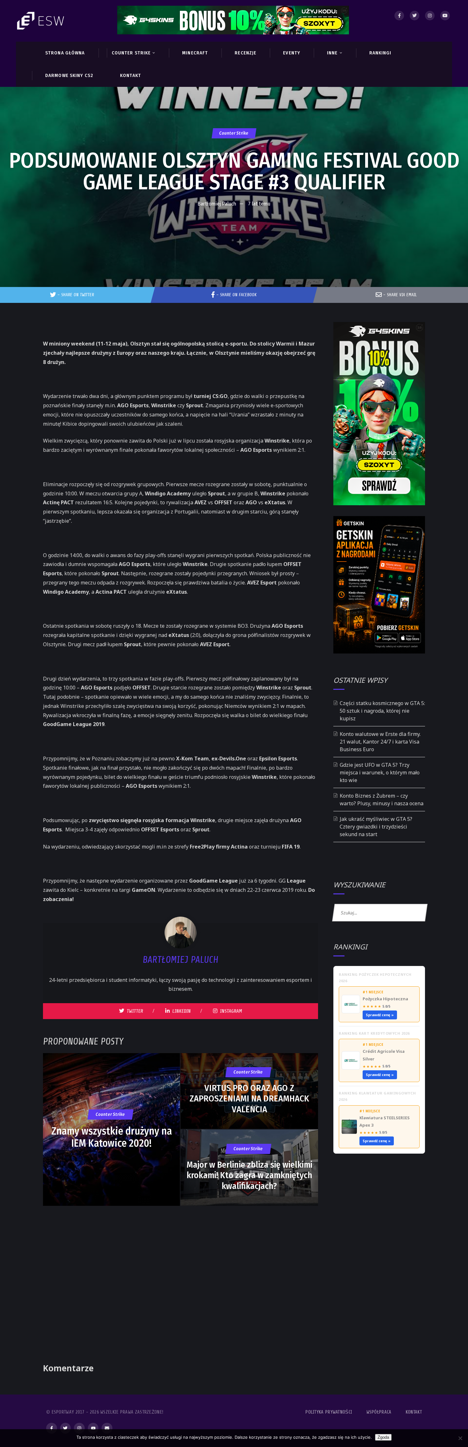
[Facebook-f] (51, 1428)
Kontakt (414, 1412)
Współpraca (379, 1412)
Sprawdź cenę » (380, 1014)
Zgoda (383, 1437)
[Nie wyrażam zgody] (460, 1438)
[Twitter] (414, 15)
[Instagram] (430, 15)
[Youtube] (445, 15)
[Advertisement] (234, 229)
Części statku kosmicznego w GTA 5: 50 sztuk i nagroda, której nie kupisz (382, 711)
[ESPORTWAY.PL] (41, 21)
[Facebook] (399, 15)
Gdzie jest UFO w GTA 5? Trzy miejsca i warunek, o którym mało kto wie (380, 772)
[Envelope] (107, 1428)
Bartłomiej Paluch (217, 203)
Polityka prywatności (328, 1412)
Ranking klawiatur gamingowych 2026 (377, 1096)
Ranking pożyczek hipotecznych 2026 (375, 977)
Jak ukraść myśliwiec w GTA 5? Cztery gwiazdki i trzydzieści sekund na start (376, 826)
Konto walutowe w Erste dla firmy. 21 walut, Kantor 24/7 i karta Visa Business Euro (380, 741)
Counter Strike (234, 133)
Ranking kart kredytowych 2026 (374, 1033)
